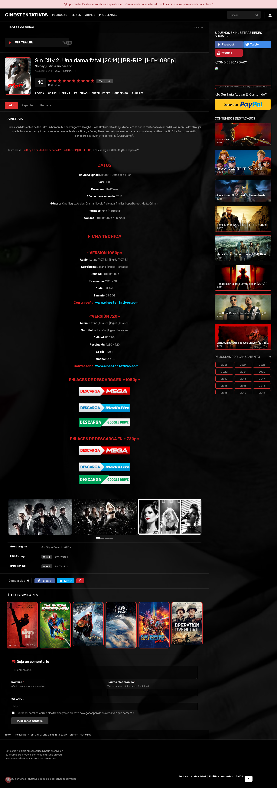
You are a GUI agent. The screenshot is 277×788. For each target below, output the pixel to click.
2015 (243, 385)
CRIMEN (52, 93)
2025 (224, 364)
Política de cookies (221, 776)
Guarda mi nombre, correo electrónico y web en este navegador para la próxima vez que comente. (75, 713)
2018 (243, 378)
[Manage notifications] (8, 780)
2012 (243, 392)
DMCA (239, 776)
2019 (224, 378)
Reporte (45, 105)
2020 (262, 371)
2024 (243, 364)
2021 (243, 371)
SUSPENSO (121, 93)
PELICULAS (59, 15)
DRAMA (65, 93)
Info (11, 105)
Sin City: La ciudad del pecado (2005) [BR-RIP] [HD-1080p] (57, 150)
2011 (262, 392)
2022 (224, 371)
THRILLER (138, 93)
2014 (262, 385)
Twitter (255, 44)
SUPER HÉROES (101, 93)
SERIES (76, 15)
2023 (262, 364)
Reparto (27, 105)
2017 (262, 378)
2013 (224, 392)
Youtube (226, 53)
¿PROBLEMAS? (107, 15)
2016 (224, 385)
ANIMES (90, 15)
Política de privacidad (192, 776)
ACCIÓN (39, 93)
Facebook (228, 44)
